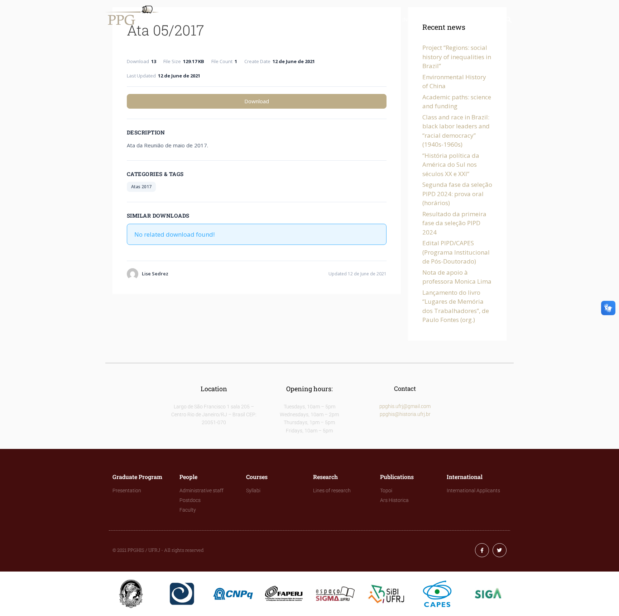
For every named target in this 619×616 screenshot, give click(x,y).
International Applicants (473, 490)
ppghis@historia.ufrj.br (405, 414)
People (251, 19)
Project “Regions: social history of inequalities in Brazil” (456, 56)
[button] (508, 21)
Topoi (386, 490)
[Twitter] (500, 550)
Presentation (126, 490)
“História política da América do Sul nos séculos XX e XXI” (450, 164)
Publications (369, 19)
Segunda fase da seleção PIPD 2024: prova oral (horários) (457, 193)
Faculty (187, 510)
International (422, 19)
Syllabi (253, 490)
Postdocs (190, 500)
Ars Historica (394, 500)
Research (324, 19)
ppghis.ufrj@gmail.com (405, 406)
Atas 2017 (141, 187)
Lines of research (332, 490)
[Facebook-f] (482, 550)
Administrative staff (201, 490)
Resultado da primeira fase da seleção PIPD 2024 (454, 223)
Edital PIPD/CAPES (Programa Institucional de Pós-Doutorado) (456, 252)
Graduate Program (200, 19)
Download (256, 101)
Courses (286, 19)
